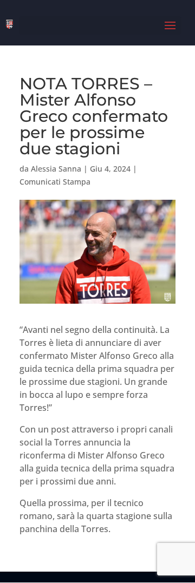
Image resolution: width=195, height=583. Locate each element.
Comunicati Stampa (55, 181)
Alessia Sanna (56, 168)
